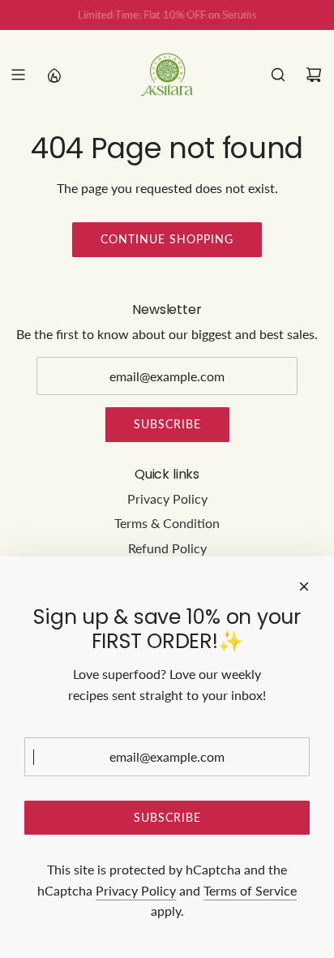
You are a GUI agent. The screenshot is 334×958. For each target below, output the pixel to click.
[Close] (304, 586)
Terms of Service (250, 890)
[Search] (278, 74)
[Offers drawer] (53, 74)
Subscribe (167, 424)
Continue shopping (167, 239)
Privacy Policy (136, 890)
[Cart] (314, 74)
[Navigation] (18, 74)
